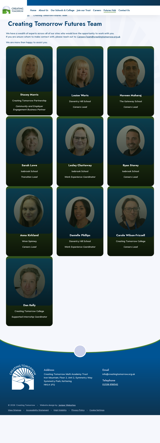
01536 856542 (110, 384)
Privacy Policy (78, 410)
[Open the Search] (157, 3)
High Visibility (60, 410)
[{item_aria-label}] (146, 3)
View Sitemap (14, 410)
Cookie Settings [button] (97, 410)
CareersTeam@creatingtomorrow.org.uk (98, 36)
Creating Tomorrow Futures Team (50, 15)
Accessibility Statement (37, 410)
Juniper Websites (67, 405)
